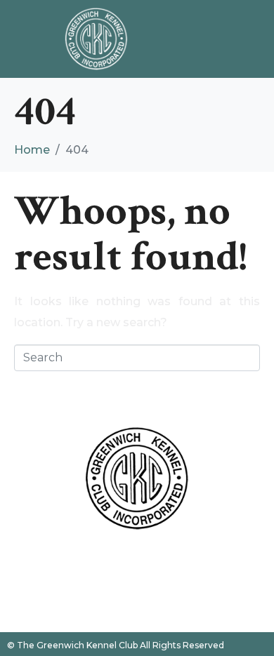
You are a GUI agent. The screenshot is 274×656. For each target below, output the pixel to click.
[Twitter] (137, 562)
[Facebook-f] (98, 562)
